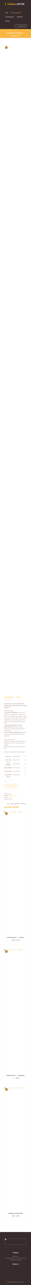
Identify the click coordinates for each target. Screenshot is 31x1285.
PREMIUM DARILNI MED (15, 1213)
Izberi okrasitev (8, 767)
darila (9, 797)
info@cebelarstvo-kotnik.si (15, 1260)
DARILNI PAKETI (13, 795)
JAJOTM (9, 1282)
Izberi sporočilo (8, 771)
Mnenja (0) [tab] (23, 803)
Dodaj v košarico (11, 786)
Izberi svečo (8, 760)
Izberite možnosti (15, 944)
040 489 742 (15, 1256)
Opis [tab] (8, 803)
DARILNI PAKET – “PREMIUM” (15, 1075)
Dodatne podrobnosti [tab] (15, 803)
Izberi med (8, 756)
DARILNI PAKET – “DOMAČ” (15, 937)
